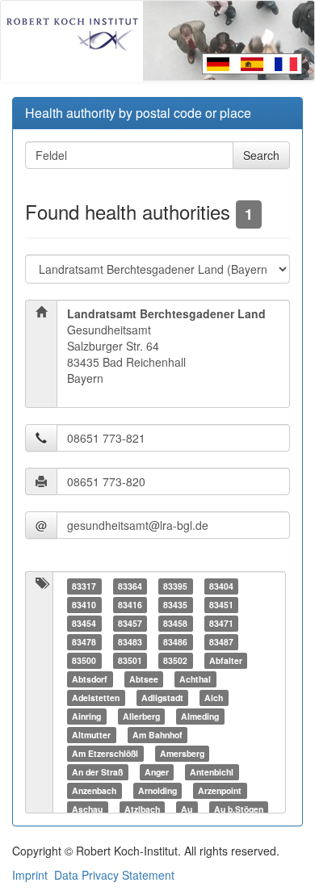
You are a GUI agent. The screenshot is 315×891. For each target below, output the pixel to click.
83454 (84, 623)
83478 (84, 642)
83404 (221, 586)
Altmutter (91, 735)
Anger (157, 772)
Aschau (87, 809)
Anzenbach (94, 790)
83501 (130, 660)
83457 (130, 623)
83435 (175, 605)
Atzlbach (142, 809)
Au (186, 809)
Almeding (200, 716)
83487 (221, 642)
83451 (221, 605)
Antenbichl (211, 772)
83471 (221, 623)
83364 (130, 586)
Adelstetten (96, 697)
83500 (84, 660)
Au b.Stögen (238, 809)
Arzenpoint (220, 790)
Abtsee (143, 679)
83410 (84, 605)
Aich (213, 697)
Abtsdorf (89, 679)
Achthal (195, 679)
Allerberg (141, 716)
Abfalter (225, 660)
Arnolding (157, 790)
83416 (130, 605)
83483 (130, 642)
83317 (84, 586)
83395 (175, 586)
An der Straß (97, 772)
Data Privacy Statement (114, 875)
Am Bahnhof (157, 735)
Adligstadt (162, 697)
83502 (175, 660)
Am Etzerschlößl (105, 753)
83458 (175, 623)
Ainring (86, 716)
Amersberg (182, 753)
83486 (175, 642)
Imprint (30, 875)
